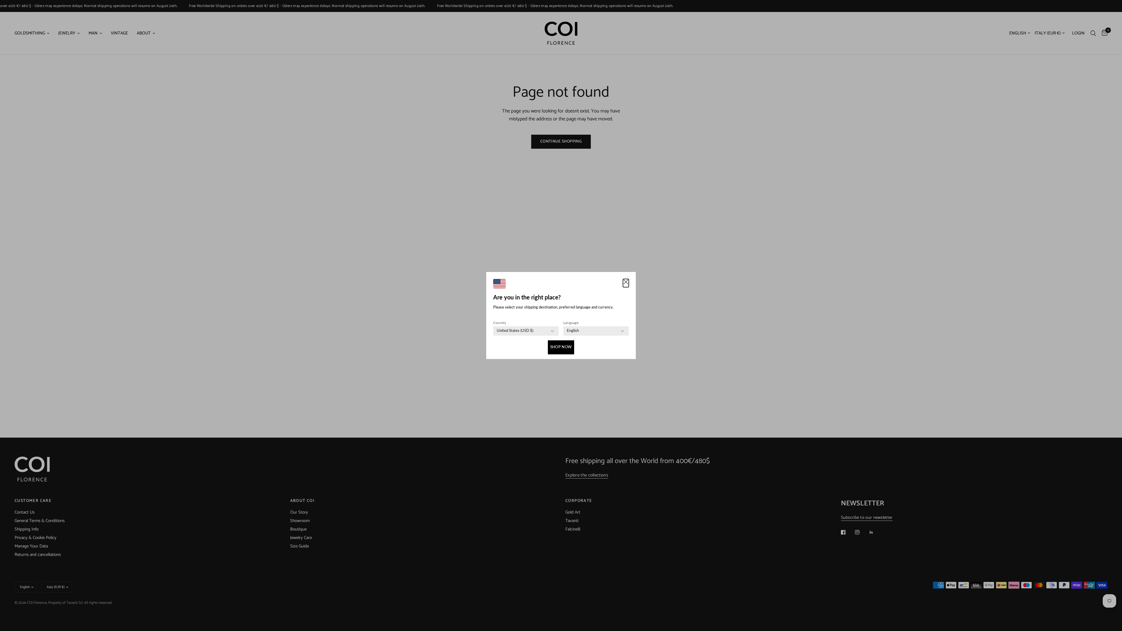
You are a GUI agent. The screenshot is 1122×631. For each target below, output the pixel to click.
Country (499, 323)
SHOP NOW (561, 347)
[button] (626, 283)
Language (571, 323)
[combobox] (515, 331)
